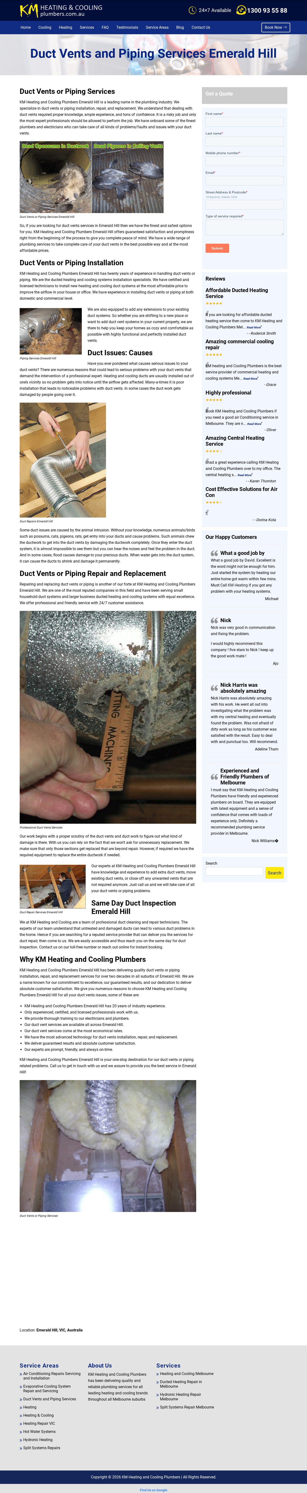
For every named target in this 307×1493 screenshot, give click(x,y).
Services (87, 27)
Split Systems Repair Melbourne (187, 1407)
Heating (65, 27)
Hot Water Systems (39, 1431)
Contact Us (201, 27)
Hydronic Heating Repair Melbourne (180, 1396)
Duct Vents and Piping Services (49, 1399)
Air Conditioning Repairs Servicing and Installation (52, 1375)
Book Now (274, 27)
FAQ (105, 27)
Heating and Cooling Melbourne (186, 1373)
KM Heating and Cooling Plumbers (151, 1477)
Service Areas (157, 27)
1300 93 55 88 (267, 10)
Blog (180, 27)
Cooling (44, 27)
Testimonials (127, 27)
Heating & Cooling (38, 1415)
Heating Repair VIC (39, 1423)
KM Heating (237, 585)
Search (211, 863)
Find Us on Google (153, 1490)
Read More (253, 327)
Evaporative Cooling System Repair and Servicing (47, 1388)
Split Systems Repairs (41, 1448)
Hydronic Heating (38, 1439)
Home (26, 27)
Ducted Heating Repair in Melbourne (181, 1384)
